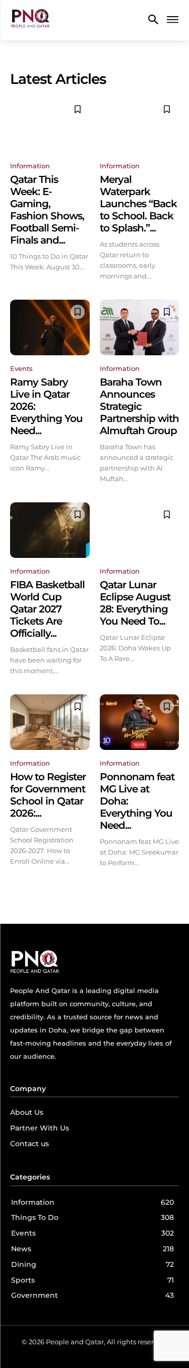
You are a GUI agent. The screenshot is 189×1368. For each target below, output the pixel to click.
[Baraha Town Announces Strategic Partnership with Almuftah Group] (139, 327)
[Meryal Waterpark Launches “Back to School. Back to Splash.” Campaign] (139, 125)
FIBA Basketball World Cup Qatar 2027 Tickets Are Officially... (47, 609)
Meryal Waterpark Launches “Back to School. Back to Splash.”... (138, 203)
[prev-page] (16, 885)
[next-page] (172, 885)
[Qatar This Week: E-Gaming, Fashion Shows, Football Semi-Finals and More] (50, 125)
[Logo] (30, 20)
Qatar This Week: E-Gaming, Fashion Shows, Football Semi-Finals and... (47, 209)
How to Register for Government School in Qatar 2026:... (48, 795)
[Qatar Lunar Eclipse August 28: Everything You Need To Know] (139, 530)
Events (21, 368)
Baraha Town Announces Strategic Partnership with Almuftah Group (139, 406)
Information (30, 166)
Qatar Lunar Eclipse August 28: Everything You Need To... (135, 603)
